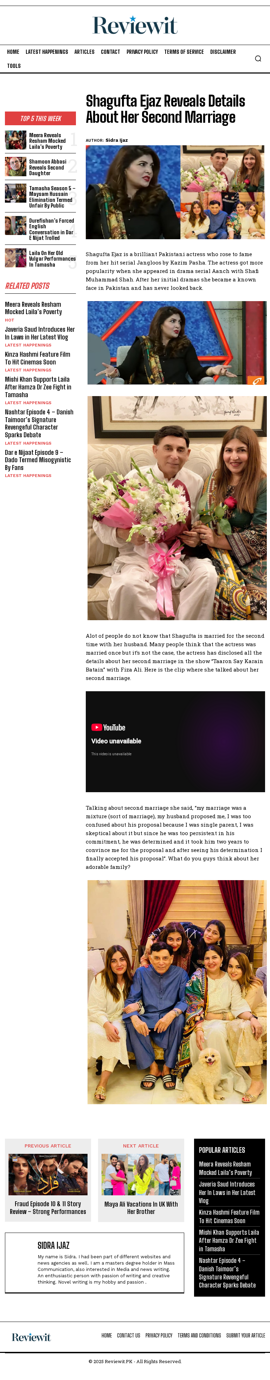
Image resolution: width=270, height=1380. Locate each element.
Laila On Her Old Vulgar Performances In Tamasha (52, 259)
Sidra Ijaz (116, 140)
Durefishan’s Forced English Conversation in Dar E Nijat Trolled (51, 229)
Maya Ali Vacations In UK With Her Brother (141, 1208)
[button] (258, 58)
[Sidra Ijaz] (22, 1262)
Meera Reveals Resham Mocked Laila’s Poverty (47, 141)
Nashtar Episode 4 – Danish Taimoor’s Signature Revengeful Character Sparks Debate (39, 423)
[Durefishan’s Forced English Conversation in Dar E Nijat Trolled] (15, 225)
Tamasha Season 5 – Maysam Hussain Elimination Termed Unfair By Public (52, 197)
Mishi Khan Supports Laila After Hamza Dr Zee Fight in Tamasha (38, 386)
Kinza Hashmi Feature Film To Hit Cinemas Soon (37, 358)
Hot (9, 320)
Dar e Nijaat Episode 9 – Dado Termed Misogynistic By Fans (38, 460)
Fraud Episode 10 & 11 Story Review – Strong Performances (48, 1207)
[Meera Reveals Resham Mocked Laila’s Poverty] (15, 140)
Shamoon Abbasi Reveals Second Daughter (47, 167)
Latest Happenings (28, 345)
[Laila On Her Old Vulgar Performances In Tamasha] (15, 258)
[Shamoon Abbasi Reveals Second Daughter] (15, 166)
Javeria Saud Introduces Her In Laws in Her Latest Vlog (40, 333)
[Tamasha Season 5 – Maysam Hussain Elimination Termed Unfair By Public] (15, 193)
